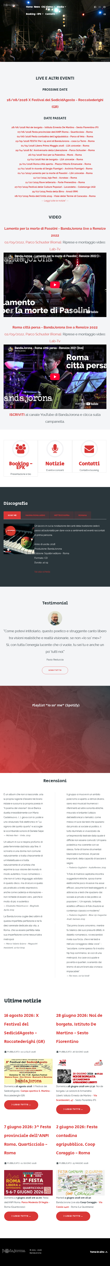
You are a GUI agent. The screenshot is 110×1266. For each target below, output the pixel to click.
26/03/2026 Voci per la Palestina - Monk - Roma (55, 155)
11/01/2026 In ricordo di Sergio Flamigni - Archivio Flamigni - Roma (55, 168)
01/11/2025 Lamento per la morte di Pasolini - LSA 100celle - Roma (55, 173)
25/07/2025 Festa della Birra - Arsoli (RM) (55, 191)
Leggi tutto (55, 670)
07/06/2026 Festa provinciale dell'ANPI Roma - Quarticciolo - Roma (55, 132)
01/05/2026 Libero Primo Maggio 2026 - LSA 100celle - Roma (55, 145)
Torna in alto (97, 1252)
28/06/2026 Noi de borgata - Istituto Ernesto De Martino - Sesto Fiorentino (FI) (55, 127)
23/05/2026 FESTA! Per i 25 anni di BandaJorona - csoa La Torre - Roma (55, 141)
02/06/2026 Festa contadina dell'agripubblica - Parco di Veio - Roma (55, 136)
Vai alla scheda (42, 571)
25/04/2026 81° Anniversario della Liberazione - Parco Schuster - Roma (55, 150)
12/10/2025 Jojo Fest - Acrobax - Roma (55, 177)
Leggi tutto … (22, 1104)
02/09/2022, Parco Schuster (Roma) (32, 242)
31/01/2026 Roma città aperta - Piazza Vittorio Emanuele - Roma (55, 164)
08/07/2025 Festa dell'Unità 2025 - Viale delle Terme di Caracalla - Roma (55, 196)
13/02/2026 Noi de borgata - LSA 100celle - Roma (55, 159)
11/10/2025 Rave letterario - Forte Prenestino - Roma (55, 182)
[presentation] (12, 515)
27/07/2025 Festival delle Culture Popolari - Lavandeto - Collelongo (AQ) (55, 187)
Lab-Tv (55, 249)
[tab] (12, 515)
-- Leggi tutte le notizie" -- (55, 200)
